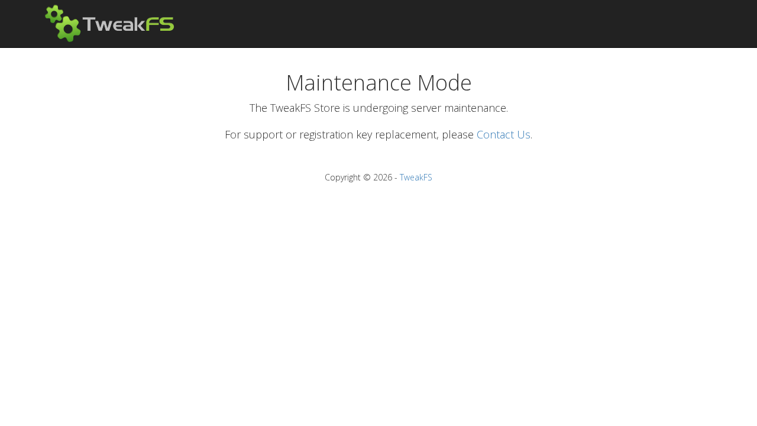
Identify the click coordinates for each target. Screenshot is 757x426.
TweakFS (416, 177)
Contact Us (503, 134)
